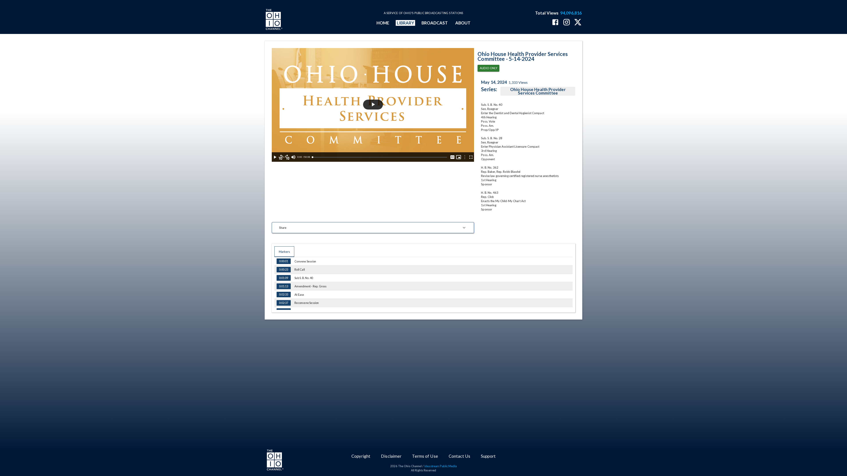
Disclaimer (391, 456)
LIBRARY (405, 22)
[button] (373, 227)
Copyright (360, 456)
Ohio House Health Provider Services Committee (538, 91)
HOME (383, 22)
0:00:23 (283, 269)
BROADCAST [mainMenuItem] (435, 22)
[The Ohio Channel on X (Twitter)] (578, 22)
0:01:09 (283, 278)
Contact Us (459, 456)
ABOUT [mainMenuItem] (462, 22)
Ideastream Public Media (440, 466)
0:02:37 (283, 303)
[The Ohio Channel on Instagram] (566, 22)
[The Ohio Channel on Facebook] (555, 22)
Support (488, 456)
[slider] (379, 157)
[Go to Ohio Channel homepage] (273, 20)
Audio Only (488, 68)
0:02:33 (283, 294)
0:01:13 (283, 286)
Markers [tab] (284, 251)
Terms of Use (425, 456)
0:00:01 (283, 261)
